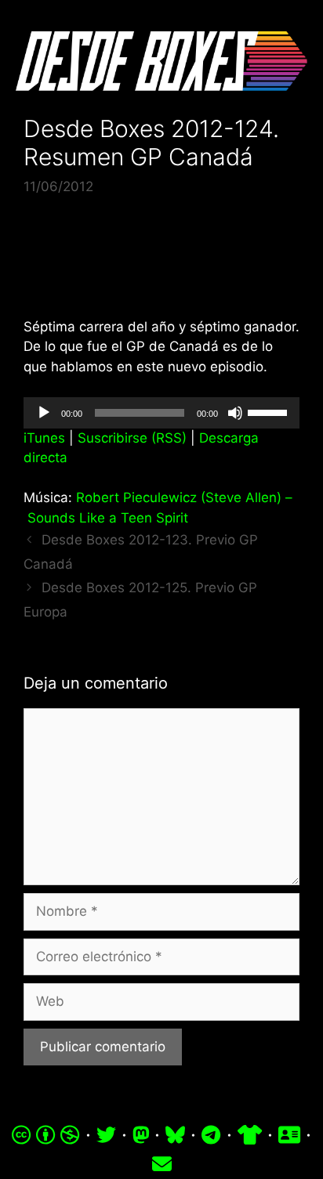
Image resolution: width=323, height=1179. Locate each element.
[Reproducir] (44, 413)
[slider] (270, 411)
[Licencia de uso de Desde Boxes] (46, 1134)
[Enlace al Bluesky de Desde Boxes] (175, 1134)
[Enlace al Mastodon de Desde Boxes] (141, 1134)
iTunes (44, 438)
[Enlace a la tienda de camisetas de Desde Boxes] (250, 1134)
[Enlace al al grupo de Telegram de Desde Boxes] (210, 1134)
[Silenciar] (235, 413)
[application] (161, 413)
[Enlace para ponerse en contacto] (162, 1164)
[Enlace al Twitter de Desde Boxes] (106, 1134)
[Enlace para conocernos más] (289, 1134)
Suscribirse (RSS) (132, 438)
